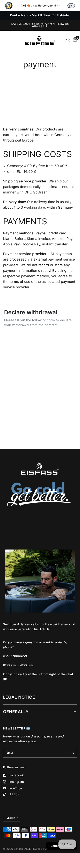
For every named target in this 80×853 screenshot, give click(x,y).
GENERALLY (16, 711)
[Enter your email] (73, 753)
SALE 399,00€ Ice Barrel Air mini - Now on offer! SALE (40, 25)
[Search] (68, 40)
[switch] (71, 5)
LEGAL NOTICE (19, 697)
